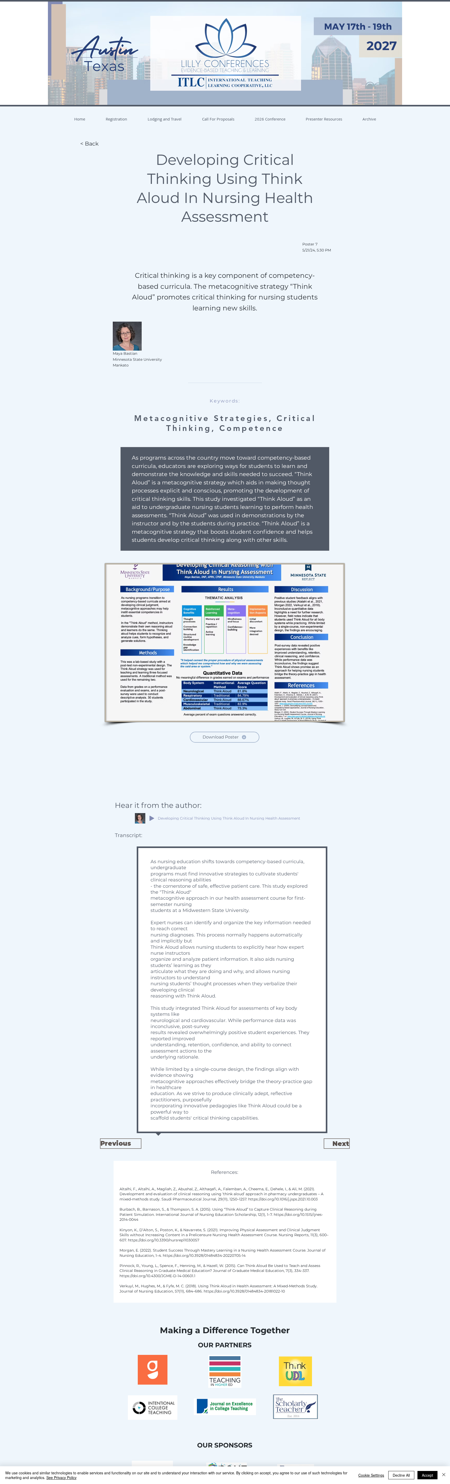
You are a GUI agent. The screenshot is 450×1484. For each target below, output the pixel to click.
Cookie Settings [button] (371, 1475)
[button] (116, 119)
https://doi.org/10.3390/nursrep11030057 (164, 1240)
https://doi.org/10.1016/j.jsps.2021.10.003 (283, 1199)
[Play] (151, 818)
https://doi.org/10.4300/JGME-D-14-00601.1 (158, 1275)
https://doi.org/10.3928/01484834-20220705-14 (205, 1255)
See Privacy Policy (61, 1477)
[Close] (444, 1475)
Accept (427, 1475)
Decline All (401, 1475)
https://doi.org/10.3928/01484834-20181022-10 (244, 1291)
